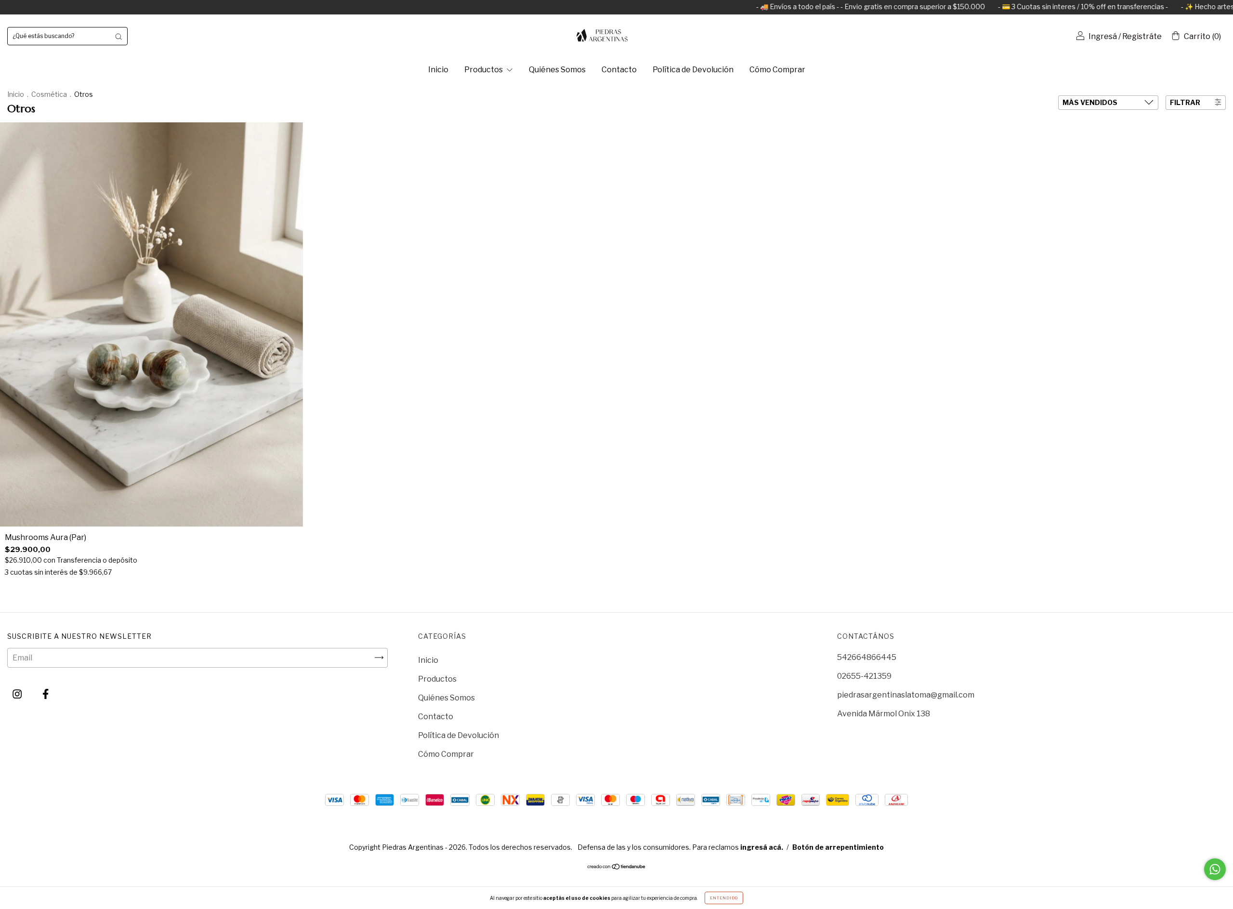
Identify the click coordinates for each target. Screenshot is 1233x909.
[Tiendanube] (617, 867)
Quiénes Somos (557, 69)
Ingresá (1103, 36)
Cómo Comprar (777, 69)
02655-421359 (864, 676)
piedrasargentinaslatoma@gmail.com (905, 694)
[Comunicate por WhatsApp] (1215, 869)
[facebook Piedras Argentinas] (45, 693)
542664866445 (866, 657)
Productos (484, 69)
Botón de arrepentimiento (838, 847)
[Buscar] (118, 36)
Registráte (1142, 36)
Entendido (724, 898)
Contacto (619, 69)
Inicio (438, 69)
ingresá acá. (761, 847)
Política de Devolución (693, 69)
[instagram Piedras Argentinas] (17, 693)
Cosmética (49, 94)
